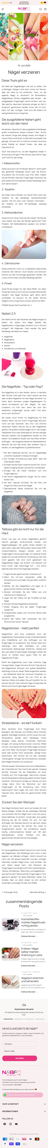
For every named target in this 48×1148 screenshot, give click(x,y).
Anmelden (19, 1058)
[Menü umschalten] (2, 9)
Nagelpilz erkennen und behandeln (32, 979)
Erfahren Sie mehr (29, 936)
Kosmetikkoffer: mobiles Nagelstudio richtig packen (33, 922)
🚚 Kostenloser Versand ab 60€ (24, 2)
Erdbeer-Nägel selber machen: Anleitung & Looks (31, 952)
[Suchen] (40, 9)
